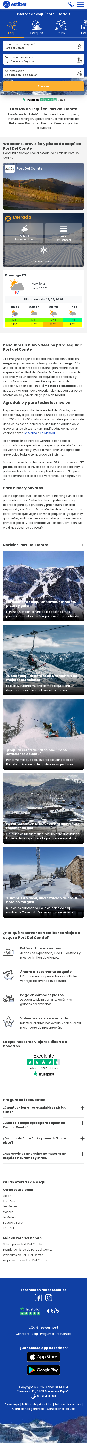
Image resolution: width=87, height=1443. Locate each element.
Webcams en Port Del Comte (23, 1255)
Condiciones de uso (61, 1409)
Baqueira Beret (13, 1223)
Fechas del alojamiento (19, 57)
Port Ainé (9, 1201)
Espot (7, 1196)
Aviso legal (12, 1404)
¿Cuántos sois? (14, 71)
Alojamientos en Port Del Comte (25, 1260)
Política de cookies (68, 1404)
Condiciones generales (28, 1409)
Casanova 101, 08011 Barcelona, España (43, 1391)
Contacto (23, 1334)
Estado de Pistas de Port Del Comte (28, 1250)
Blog (35, 1334)
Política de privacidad (37, 1404)
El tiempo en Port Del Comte (22, 1244)
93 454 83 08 (46, 1396)
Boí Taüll (8, 1228)
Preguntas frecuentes (55, 1334)
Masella (8, 1212)
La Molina (30, 433)
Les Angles (10, 1206)
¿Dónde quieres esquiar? (20, 44)
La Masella (47, 433)
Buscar (43, 86)
